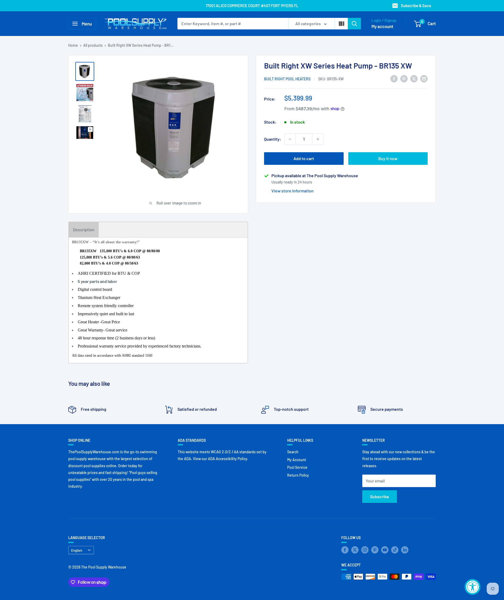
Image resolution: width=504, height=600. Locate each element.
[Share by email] (424, 78)
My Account (296, 459)
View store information (292, 190)
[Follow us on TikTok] (394, 549)
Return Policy (298, 475)
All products (93, 45)
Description (83, 229)
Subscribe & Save (416, 5)
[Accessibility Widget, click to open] (472, 587)
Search (292, 452)
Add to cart (303, 158)
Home (73, 45)
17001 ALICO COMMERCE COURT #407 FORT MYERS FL (252, 5)
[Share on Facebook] (394, 78)
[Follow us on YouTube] (384, 549)
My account (382, 26)
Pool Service (297, 467)
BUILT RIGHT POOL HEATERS (287, 79)
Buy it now (387, 158)
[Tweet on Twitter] (414, 78)
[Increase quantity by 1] (317, 139)
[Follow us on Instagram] (365, 549)
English (76, 550)
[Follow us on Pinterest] (375, 549)
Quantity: (272, 138)
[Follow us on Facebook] (345, 549)
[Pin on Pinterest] (404, 78)
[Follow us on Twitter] (355, 549)
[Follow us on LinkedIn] (404, 549)
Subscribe (379, 496)
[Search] (354, 23)
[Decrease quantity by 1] (290, 139)
